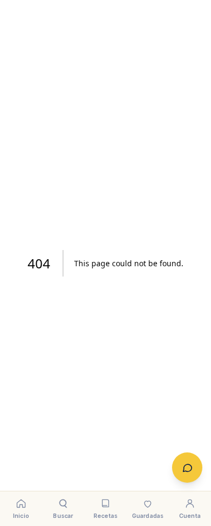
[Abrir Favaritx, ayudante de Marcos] (187, 467)
